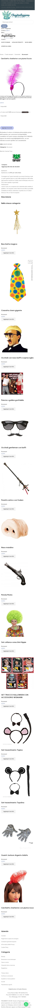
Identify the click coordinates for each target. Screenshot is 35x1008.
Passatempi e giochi (6, 984)
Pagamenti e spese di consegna (9, 938)
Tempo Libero (5, 973)
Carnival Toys (8, 151)
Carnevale (17, 54)
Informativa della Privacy (8, 944)
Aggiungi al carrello (7, 128)
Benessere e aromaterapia (8, 959)
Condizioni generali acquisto (8, 941)
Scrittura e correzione (7, 976)
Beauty (3, 956)
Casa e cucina (5, 962)
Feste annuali (9, 54)
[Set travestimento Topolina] (17, 781)
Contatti (3, 935)
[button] (8, 811)
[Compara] (3, 815)
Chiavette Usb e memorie (8, 965)
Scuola (3, 981)
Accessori (25, 54)
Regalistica (4, 968)
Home (1, 54)
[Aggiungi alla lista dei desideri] (3, 799)
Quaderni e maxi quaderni (8, 978)
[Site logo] (16, 15)
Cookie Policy (4, 947)
